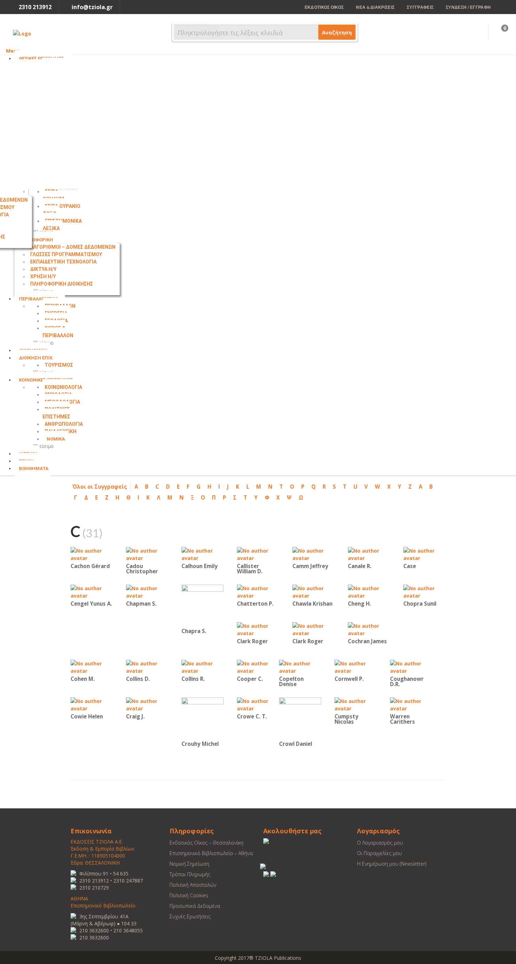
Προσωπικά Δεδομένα (195, 906)
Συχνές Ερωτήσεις (190, 916)
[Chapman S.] (147, 591)
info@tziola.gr (92, 7)
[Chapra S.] (202, 605)
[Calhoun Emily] (202, 554)
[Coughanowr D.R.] (411, 666)
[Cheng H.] (369, 591)
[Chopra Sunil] (424, 591)
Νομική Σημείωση (189, 863)
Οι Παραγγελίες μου (379, 853)
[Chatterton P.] (258, 591)
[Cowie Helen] (92, 704)
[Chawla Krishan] (313, 591)
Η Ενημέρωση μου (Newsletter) (391, 863)
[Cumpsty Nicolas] (356, 704)
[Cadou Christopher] (147, 554)
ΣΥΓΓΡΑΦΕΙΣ (420, 7)
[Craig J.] (147, 704)
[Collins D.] (147, 666)
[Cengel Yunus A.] (92, 591)
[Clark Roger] (258, 629)
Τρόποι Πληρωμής (190, 874)
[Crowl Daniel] (300, 718)
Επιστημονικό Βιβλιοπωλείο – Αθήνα (211, 853)
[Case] (424, 554)
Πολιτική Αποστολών (193, 884)
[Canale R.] (369, 554)
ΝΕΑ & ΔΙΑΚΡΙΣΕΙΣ (375, 7)
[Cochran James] (369, 629)
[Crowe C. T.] (258, 704)
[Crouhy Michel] (202, 718)
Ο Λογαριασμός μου (380, 842)
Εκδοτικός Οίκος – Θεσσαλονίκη (206, 842)
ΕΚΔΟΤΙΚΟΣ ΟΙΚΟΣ (324, 7)
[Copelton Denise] (300, 666)
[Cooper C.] (258, 666)
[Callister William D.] (258, 554)
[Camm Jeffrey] (313, 554)
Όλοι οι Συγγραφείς (99, 486)
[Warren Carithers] (411, 704)
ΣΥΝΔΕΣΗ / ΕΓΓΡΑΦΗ (468, 7)
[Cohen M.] (92, 666)
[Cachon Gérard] (92, 554)
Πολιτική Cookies (189, 895)
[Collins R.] (202, 666)
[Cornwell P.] (356, 666)
